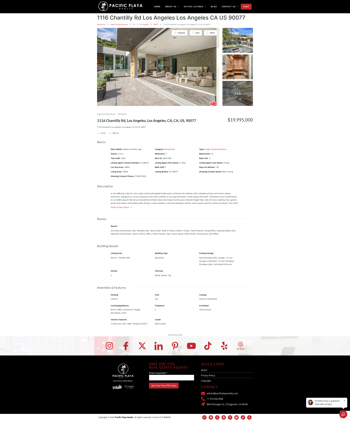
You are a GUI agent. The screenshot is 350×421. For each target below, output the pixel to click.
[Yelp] (224, 346)
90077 (156, 24)
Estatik (179, 335)
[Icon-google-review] (240, 346)
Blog (214, 7)
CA (134, 24)
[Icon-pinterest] (175, 346)
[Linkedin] (223, 417)
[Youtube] (191, 346)
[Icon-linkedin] (158, 346)
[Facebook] (211, 417)
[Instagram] (109, 346)
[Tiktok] (208, 346)
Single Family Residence (119, 24)
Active (120, 153)
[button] (172, 7)
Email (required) (158, 373)
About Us (171, 7)
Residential (101, 24)
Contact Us (229, 7)
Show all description (120, 207)
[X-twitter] (142, 346)
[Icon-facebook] (126, 346)
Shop (246, 7)
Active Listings (193, 7)
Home (157, 7)
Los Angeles (144, 24)
